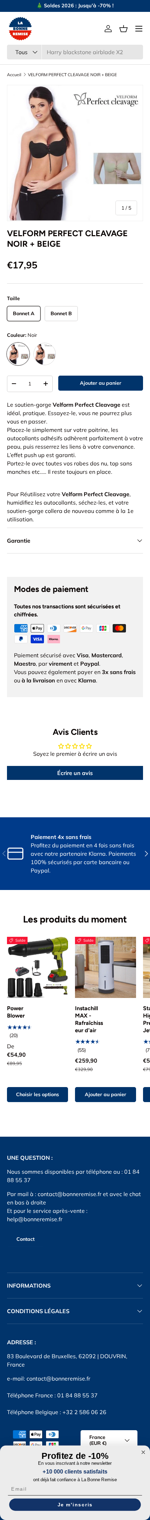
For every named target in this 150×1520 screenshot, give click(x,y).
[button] (123, 28)
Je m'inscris (75, 1504)
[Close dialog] (143, 1452)
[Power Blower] (37, 967)
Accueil (14, 75)
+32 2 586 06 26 (84, 1412)
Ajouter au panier (100, 383)
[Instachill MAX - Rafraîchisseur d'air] (105, 967)
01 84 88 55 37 (77, 1395)
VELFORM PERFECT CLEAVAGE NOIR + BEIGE (72, 75)
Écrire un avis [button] (75, 772)
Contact (25, 1239)
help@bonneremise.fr (34, 1219)
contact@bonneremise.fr (70, 1193)
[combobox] (75, 52)
